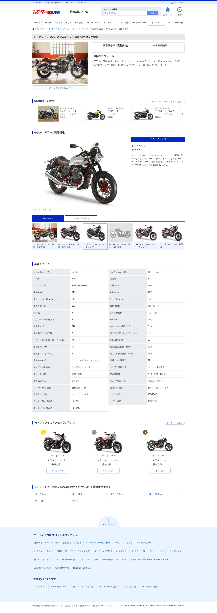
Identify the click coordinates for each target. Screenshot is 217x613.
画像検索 (79, 22)
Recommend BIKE (81, 568)
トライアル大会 (174, 551)
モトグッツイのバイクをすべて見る (167, 102)
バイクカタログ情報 (88, 559)
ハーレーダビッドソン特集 (114, 559)
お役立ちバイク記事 (72, 542)
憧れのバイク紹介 (42, 559)
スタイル (58, 22)
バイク (37, 22)
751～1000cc (155, 494)
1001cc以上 (39, 501)
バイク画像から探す (150, 586)
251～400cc (78, 494)
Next (182, 114)
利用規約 (36, 606)
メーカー (47, 22)
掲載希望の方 (84, 606)
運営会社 (96, 606)
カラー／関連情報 (81, 218)
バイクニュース (138, 551)
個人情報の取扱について (51, 606)
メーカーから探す (59, 586)
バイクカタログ (156, 22)
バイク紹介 (121, 551)
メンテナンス (109, 22)
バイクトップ (40, 586)
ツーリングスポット (123, 542)
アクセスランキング (80, 551)
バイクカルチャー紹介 (65, 559)
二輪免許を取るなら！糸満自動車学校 (51, 568)
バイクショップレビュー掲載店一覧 (50, 551)
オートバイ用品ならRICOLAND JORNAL (149, 559)
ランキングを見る (174, 423)
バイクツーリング (175, 22)
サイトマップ (179, 2)
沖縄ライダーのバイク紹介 (46, 542)
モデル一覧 (48, 218)
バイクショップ (93, 22)
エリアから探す (129, 586)
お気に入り (168, 15)
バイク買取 (124, 22)
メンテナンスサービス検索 (97, 542)
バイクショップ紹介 (103, 551)
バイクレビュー (139, 22)
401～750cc (117, 494)
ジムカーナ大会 (156, 551)
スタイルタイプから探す (82, 586)
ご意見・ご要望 (70, 606)
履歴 (180, 15)
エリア (68, 22)
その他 (75, 501)
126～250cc (40, 494)
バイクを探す (57, 471)
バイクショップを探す (108, 586)
